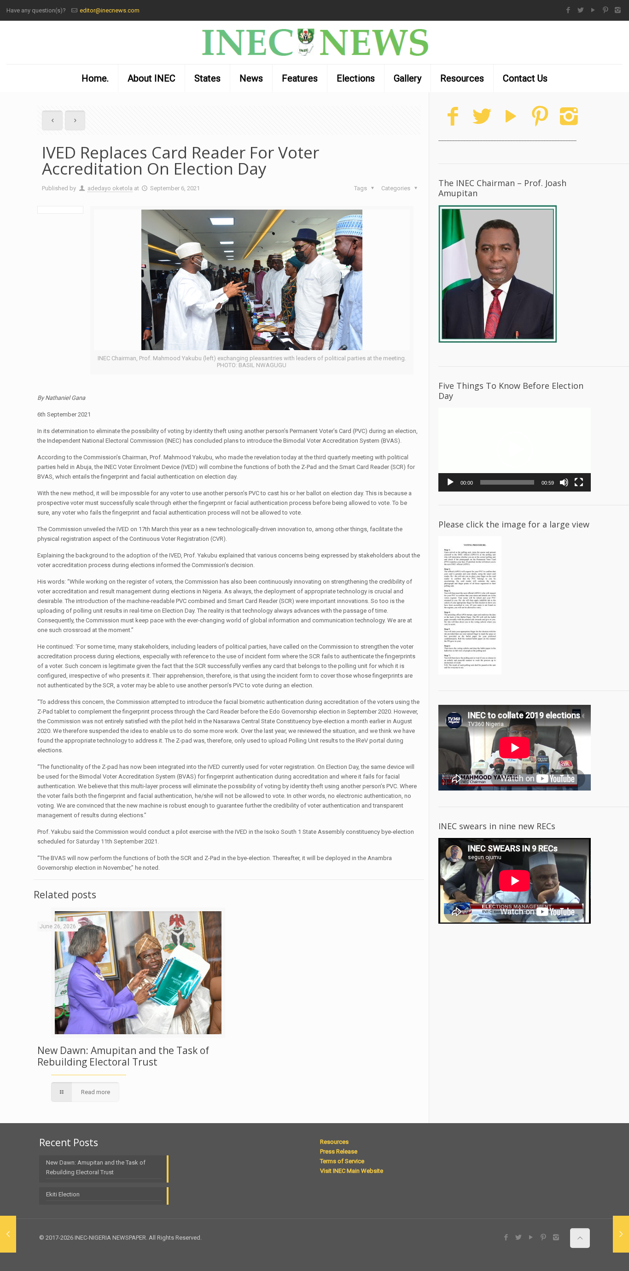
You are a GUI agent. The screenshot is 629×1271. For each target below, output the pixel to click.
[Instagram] (618, 10)
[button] (514, 449)
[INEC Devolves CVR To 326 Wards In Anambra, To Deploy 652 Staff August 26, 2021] (8, 1234)
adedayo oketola (110, 188)
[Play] (450, 482)
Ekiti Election (63, 1194)
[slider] (507, 482)
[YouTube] (593, 10)
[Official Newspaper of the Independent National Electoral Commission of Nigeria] (314, 42)
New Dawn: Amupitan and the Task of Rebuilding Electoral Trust (123, 1056)
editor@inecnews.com (110, 10)
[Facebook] (568, 10)
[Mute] (564, 482)
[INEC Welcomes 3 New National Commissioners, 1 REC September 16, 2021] (621, 1234)
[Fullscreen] (578, 482)
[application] (514, 450)
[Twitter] (580, 10)
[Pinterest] (605, 10)
